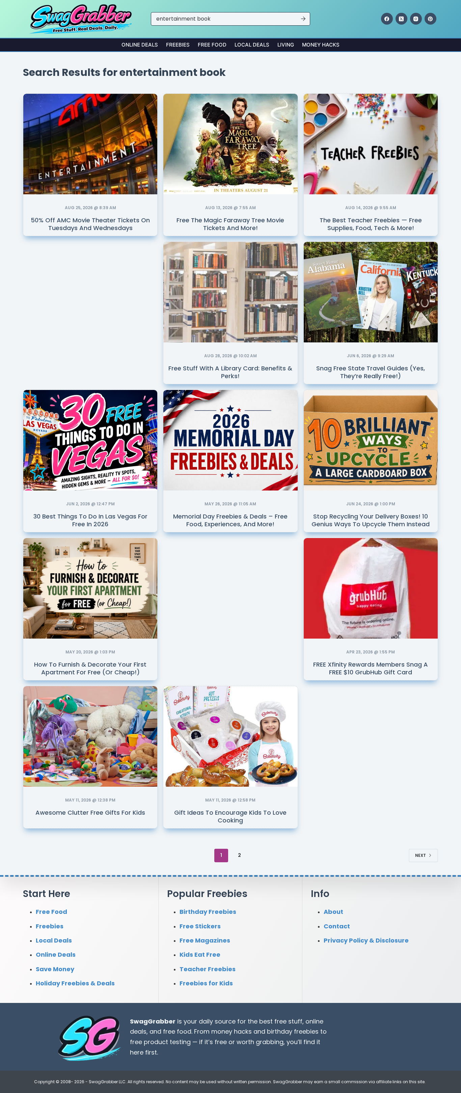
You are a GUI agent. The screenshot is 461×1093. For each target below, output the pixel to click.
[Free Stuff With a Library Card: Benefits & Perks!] (230, 292)
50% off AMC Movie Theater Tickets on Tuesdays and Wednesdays (90, 224)
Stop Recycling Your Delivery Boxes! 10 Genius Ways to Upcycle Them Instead (370, 520)
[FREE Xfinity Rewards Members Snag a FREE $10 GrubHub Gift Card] (371, 588)
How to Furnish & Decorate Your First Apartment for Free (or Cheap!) (90, 668)
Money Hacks (321, 44)
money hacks (231, 1031)
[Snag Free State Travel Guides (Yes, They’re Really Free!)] (371, 292)
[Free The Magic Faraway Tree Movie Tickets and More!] (230, 144)
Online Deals (139, 44)
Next (420, 855)
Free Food (212, 44)
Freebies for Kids (206, 983)
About (333, 911)
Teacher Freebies (208, 969)
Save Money (55, 969)
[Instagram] (416, 19)
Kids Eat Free (200, 954)
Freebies (178, 44)
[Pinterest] (430, 19)
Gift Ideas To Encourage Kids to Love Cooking (230, 816)
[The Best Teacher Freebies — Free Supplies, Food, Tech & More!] (371, 144)
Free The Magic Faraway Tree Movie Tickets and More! (230, 224)
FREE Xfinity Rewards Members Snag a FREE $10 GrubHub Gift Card (370, 668)
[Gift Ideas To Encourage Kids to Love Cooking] (230, 736)
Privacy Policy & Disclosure (366, 940)
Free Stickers (200, 926)
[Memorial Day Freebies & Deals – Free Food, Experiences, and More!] (230, 440)
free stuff (288, 1021)
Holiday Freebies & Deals (75, 983)
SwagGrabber (152, 1021)
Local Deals (252, 44)
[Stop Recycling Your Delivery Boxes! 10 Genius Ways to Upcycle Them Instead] (371, 440)
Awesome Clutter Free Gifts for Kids (90, 812)
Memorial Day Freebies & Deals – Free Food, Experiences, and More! (230, 520)
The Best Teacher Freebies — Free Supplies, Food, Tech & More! (371, 224)
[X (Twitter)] (401, 19)
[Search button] (303, 19)
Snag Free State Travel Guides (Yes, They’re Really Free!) (370, 372)
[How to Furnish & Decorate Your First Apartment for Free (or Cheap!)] (90, 588)
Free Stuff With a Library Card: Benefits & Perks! (230, 372)
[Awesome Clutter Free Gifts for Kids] (90, 736)
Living (285, 44)
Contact (337, 926)
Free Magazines (205, 940)
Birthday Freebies (208, 911)
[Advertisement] (90, 286)
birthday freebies (293, 1031)
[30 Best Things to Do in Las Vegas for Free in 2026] (90, 440)
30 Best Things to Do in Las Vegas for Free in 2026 (90, 520)
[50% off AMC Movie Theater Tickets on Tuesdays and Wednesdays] (90, 144)
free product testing (160, 1042)
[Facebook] (387, 19)
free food (177, 1031)
